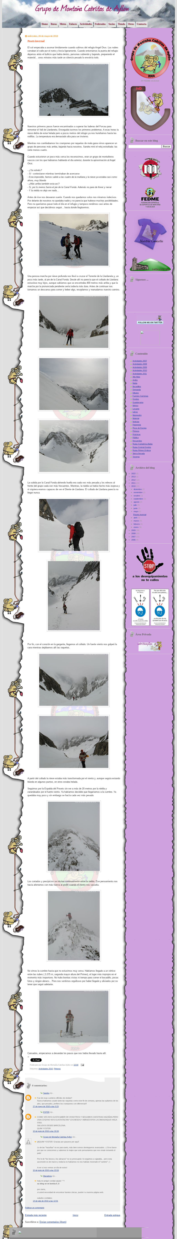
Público (136, 437)
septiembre (138, 499)
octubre (137, 496)
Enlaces (73, 23)
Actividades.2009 (140, 367)
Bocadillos (137, 386)
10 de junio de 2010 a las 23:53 (46, 1170)
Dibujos (136, 393)
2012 (133, 480)
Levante (136, 409)
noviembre (138, 492)
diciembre (138, 489)
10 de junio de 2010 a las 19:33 (46, 1131)
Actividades (86, 23)
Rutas (54, 23)
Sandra (46, 1093)
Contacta (141, 23)
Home (44, 23)
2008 (133, 533)
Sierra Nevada (139, 453)
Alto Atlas (136, 377)
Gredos (136, 399)
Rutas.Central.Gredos (142, 447)
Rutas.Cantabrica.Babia (142, 444)
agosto (137, 502)
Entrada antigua (112, 1215)
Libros (135, 412)
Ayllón (135, 380)
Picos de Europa (139, 428)
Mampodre (137, 415)
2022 (133, 473)
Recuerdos (137, 441)
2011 (133, 483)
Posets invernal (139, 514)
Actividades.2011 (140, 374)
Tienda (121, 23)
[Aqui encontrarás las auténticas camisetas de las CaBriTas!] (150, 253)
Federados (100, 23)
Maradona (47, 1176)
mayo (136, 511)
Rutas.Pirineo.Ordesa (142, 450)
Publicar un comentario (34, 1208)
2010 (133, 486)
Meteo (63, 23)
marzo (136, 521)
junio (136, 508)
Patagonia (137, 425)
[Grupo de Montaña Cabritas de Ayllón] (150, 344)
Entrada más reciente (35, 1215)
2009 (133, 530)
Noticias (136, 422)
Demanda (137, 390)
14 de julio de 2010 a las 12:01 (45, 1201)
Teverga (136, 457)
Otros (131, 23)
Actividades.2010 (46, 1069)
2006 (133, 540)
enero (136, 527)
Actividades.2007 (140, 361)
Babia (135, 383)
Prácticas (137, 434)
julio (135, 505)
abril (136, 518)
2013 (133, 477)
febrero (137, 524)
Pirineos (57, 1069)
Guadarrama (138, 402)
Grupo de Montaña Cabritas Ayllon (57, 1137)
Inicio (75, 1215)
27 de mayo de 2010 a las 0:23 (46, 1106)
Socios (111, 23)
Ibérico (135, 405)
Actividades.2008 (140, 364)
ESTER (46, 1112)
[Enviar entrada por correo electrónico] (82, 1065)
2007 (133, 537)
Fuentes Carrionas (140, 396)
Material (136, 418)
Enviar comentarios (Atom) (53, 1222)
